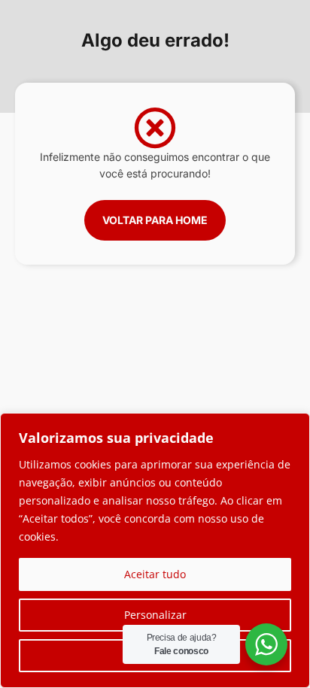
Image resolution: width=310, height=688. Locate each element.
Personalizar (155, 615)
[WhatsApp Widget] (266, 644)
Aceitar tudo (155, 574)
